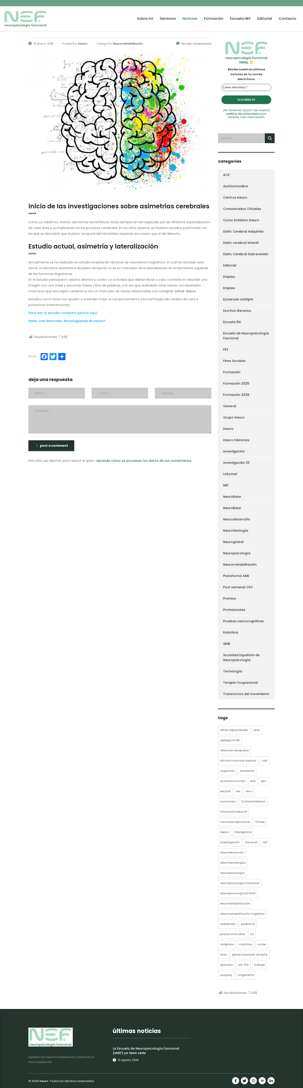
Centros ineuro (235, 197)
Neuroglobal (233, 542)
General (229, 406)
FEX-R (249, 791)
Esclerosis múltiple (238, 299)
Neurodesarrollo (236, 519)
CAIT (264, 760)
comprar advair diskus (177, 291)
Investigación (234, 451)
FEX (225, 349)
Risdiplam (227, 944)
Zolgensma (246, 975)
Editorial (264, 18)
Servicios (168, 18)
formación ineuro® (233, 812)
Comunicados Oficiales (242, 209)
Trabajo (259, 965)
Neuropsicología (236, 553)
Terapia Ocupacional (240, 682)
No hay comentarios (196, 43)
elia (253, 781)
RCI (252, 934)
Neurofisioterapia (233, 863)
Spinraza (226, 965)
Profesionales (234, 610)
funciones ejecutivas (235, 822)
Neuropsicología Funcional (239, 883)
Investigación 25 (236, 462)
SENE (226, 644)
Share (32, 356)
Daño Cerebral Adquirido (243, 231)
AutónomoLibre (235, 186)
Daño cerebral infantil (241, 243)
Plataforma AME (236, 576)
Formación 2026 (236, 395)
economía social (232, 781)
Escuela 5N (232, 322)
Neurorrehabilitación (240, 564)
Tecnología (232, 671)
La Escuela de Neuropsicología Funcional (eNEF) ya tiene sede (146, 1050)
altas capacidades (234, 730)
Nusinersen (228, 924)
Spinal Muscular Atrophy (250, 954)
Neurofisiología (235, 530)
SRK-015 (243, 965)
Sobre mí (145, 18)
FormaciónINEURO (253, 801)
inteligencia (243, 832)
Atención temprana (234, 750)
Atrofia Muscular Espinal (238, 760)
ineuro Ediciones (236, 440)
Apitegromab (230, 740)
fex (238, 791)
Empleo (229, 276)
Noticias (190, 18)
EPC (263, 781)
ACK (226, 175)
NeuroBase (232, 496)
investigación (230, 842)
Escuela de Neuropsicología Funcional (246, 335)
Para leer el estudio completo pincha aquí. (63, 313)
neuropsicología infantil (238, 893)
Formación (213, 18)
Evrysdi (225, 791)
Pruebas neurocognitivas (243, 621)
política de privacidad (242, 114)
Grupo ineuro (234, 417)
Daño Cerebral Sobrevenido (245, 254)
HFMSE (260, 822)
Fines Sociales (234, 361)
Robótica (230, 632)
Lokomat (230, 474)
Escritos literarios (237, 310)
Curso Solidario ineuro (241, 220)
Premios (229, 598)
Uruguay (226, 975)
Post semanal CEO (238, 587)
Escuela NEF (240, 18)
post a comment (54, 445)
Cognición (227, 771)
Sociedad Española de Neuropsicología (241, 657)
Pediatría (248, 924)
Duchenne (247, 771)
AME (256, 730)
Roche (261, 944)
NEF (225, 485)
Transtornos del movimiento (246, 694)
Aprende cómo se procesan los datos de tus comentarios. (144, 460)
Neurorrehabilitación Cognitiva (242, 914)
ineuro (228, 429)
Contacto (287, 18)
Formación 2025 (236, 383)
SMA (223, 954)
